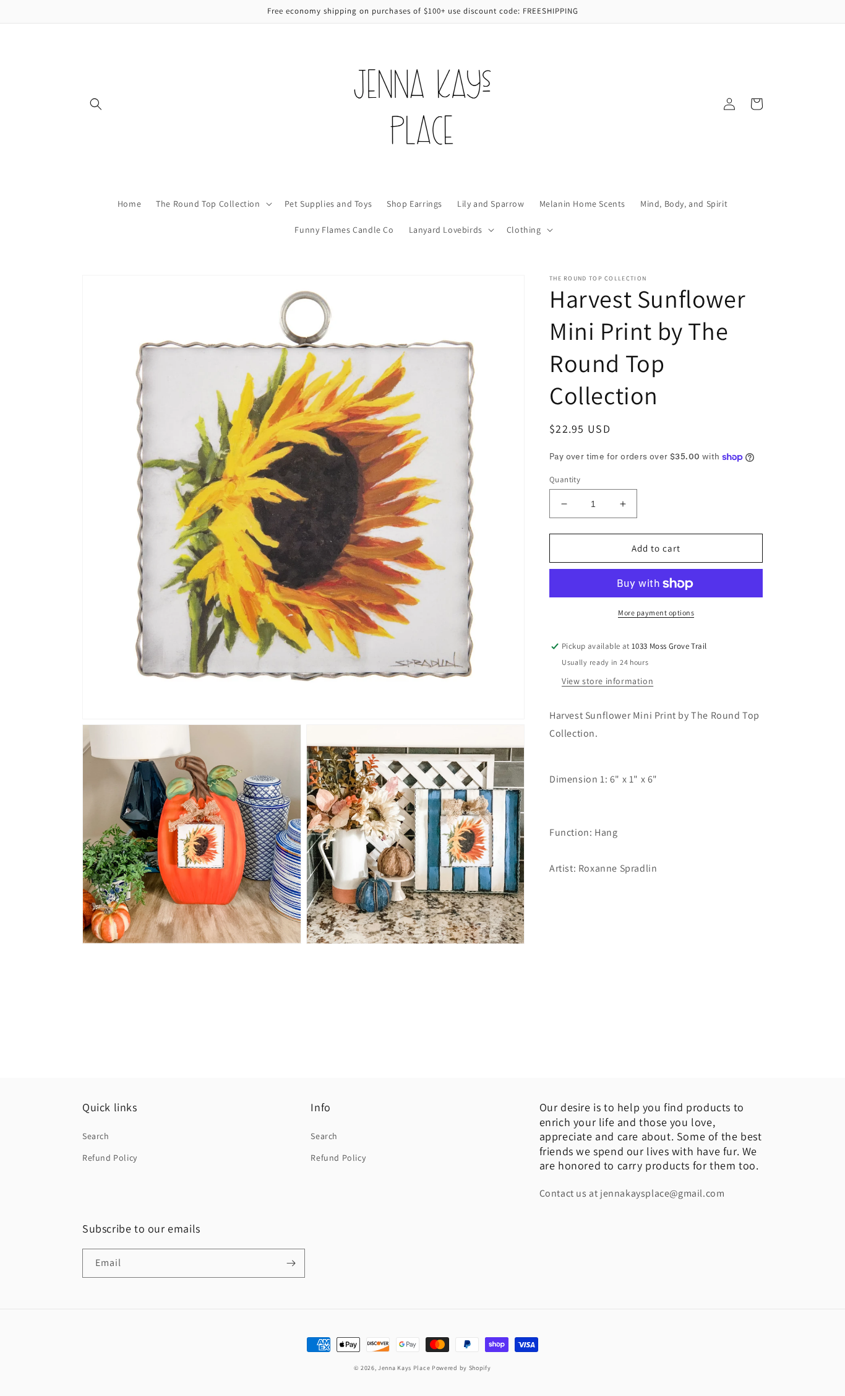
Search (95, 1136)
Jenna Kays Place (405, 1368)
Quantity (564, 479)
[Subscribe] (290, 1263)
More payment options (656, 613)
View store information (607, 681)
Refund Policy (109, 1157)
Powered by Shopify (461, 1368)
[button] (95, 104)
